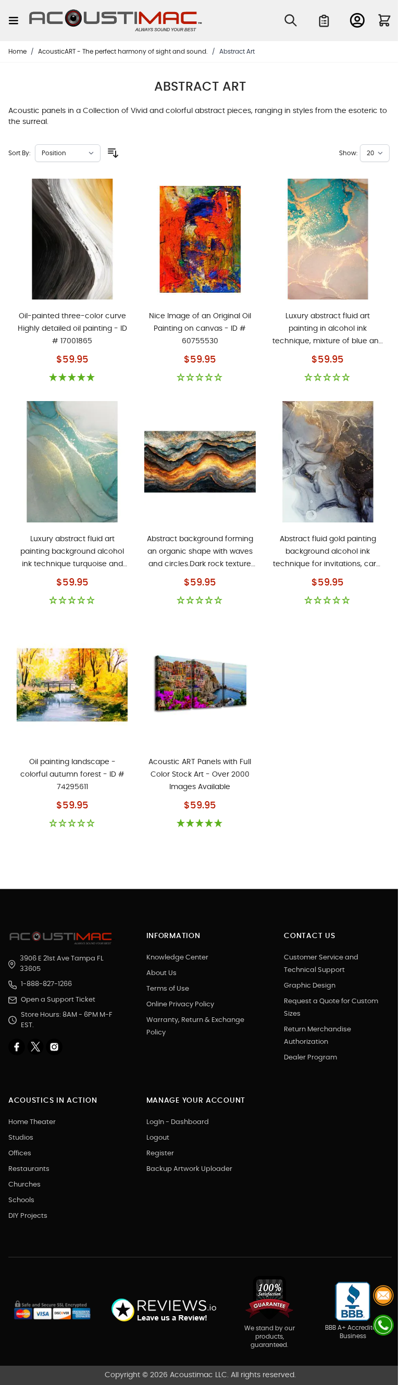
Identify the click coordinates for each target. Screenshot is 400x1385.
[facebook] (17, 1047)
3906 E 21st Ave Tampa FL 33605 (62, 963)
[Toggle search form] (290, 20)
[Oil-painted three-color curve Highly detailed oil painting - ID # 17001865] (72, 239)
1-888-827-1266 (46, 984)
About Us (161, 973)
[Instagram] (54, 1047)
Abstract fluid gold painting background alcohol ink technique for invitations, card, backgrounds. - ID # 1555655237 (327, 552)
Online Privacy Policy (180, 1004)
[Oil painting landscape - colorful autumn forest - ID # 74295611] (72, 684)
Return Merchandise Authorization (317, 1035)
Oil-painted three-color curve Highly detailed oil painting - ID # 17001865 (72, 329)
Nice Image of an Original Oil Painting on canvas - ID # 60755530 (200, 329)
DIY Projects (27, 1216)
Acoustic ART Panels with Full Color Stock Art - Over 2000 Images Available (199, 774)
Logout (157, 1137)
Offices (19, 1153)
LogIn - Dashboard (177, 1122)
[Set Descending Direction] (113, 153)
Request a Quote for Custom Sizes (331, 1007)
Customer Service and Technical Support (321, 964)
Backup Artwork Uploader (189, 1169)
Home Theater (32, 1122)
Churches (24, 1184)
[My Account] (357, 20)
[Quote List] (324, 21)
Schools (21, 1200)
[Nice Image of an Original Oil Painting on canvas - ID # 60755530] (199, 239)
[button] (72, 377)
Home (17, 51)
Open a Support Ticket (58, 999)
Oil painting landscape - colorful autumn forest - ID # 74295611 (72, 774)
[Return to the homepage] (62, 938)
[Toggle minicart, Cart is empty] (384, 20)
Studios (20, 1137)
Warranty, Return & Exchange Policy (195, 1026)
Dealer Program (310, 1057)
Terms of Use (167, 988)
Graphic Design (309, 985)
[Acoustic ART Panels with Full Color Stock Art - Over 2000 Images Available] (199, 684)
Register (160, 1153)
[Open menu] (13, 20)
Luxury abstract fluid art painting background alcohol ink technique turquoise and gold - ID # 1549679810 (72, 552)
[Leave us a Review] (163, 1310)
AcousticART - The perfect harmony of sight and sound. (123, 51)
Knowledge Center (177, 957)
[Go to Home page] (115, 20)
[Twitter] (36, 1047)
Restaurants (28, 1169)
